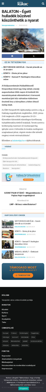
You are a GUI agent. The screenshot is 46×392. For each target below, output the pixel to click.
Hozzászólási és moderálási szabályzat (18, 365)
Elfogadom (24, 388)
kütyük (5, 341)
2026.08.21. (31, 226)
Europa (5, 333)
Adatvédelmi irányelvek (12, 359)
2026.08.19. (32, 234)
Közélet (5, 309)
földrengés (24, 333)
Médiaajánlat (7, 362)
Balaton (6, 168)
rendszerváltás (36, 341)
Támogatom (24, 275)
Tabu (4, 322)
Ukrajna (5, 345)
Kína (33, 337)
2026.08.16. (31, 257)
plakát (25, 341)
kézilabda (24, 337)
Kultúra (5, 313)
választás (15, 345)
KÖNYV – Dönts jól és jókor (15, 73)
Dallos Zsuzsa (20, 226)
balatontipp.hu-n (19, 141)
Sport (4, 316)
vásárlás (25, 345)
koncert (15, 337)
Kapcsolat (6, 356)
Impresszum (7, 369)
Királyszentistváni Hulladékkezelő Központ (20, 158)
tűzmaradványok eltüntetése (14, 165)
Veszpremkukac (8, 25)
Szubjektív (6, 319)
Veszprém (16, 168)
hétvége (6, 337)
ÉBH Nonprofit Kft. (10, 161)
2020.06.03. (23, 25)
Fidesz (14, 333)
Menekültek (15, 341)
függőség (34, 333)
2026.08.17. (31, 247)
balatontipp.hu (34, 165)
